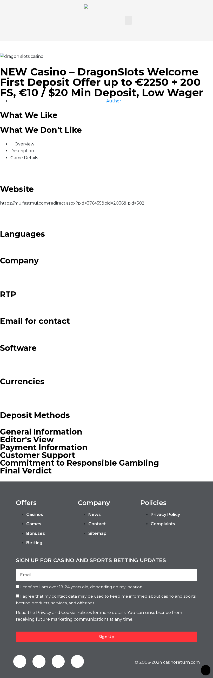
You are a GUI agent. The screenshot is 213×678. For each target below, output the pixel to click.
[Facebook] (19, 661)
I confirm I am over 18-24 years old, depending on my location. (81, 586)
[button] (128, 20)
